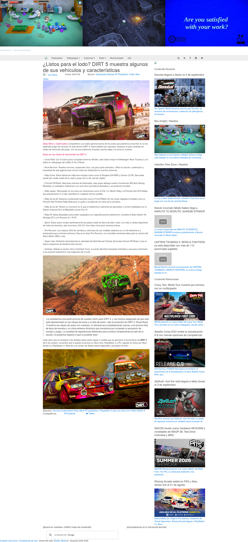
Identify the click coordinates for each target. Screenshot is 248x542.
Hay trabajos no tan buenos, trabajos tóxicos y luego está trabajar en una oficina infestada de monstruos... (178, 156)
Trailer (132, 74)
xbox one (117, 410)
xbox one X (126, 410)
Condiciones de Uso (28, 540)
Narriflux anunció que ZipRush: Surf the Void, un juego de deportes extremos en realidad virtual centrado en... (179, 420)
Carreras (57, 410)
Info (129, 57)
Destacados (57, 57)
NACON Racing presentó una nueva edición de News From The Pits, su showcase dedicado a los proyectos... (178, 471)
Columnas (89, 57)
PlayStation (123, 74)
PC (116, 74)
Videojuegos (73, 57)
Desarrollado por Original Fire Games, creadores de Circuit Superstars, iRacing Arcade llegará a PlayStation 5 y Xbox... (179, 521)
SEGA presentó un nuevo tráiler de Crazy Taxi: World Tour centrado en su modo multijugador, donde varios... (179, 323)
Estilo (102, 57)
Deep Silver (79, 410)
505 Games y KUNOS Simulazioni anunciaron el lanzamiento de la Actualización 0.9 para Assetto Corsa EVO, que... (179, 371)
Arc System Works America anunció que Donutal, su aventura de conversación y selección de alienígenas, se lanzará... (178, 111)
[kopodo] (46, 58)
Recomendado (116, 57)
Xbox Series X (138, 410)
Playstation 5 (106, 410)
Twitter (91, 413)
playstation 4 (94, 410)
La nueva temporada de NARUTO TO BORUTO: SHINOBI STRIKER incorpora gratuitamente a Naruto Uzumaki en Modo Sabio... (178, 232)
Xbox (137, 74)
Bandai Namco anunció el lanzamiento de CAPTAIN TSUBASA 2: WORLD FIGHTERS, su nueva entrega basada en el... (178, 269)
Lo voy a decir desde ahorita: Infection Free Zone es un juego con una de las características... (179, 199)
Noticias (110, 74)
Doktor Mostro (61, 540)
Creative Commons (9, 540)
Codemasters (67, 410)
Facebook (70, 413)
